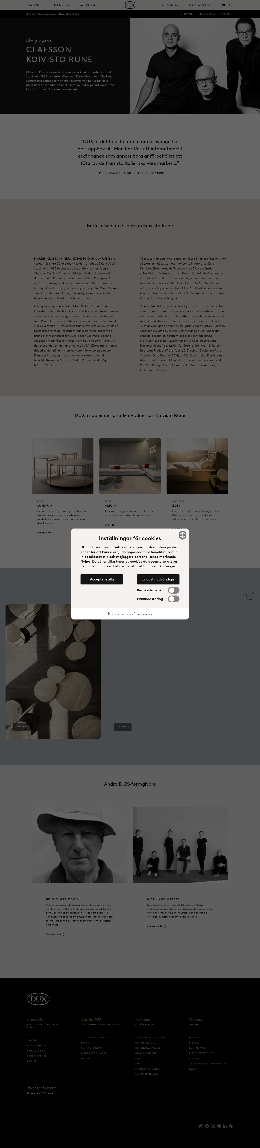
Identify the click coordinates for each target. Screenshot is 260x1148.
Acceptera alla (102, 579)
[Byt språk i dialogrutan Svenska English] (182, 536)
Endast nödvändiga (158, 579)
